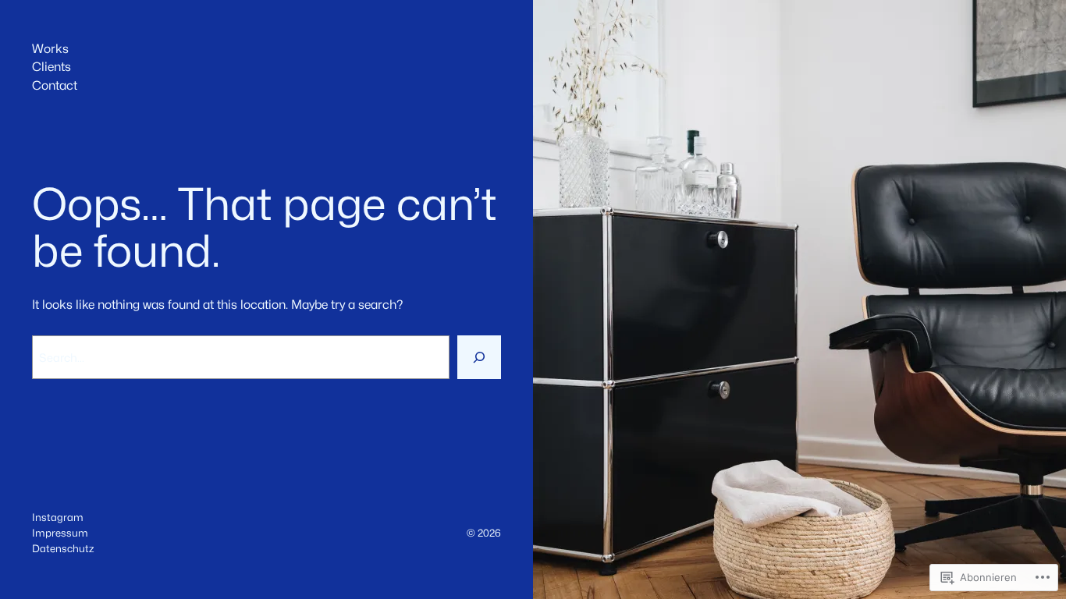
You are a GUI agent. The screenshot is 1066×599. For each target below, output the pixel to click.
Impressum (60, 532)
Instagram (58, 517)
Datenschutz (63, 548)
